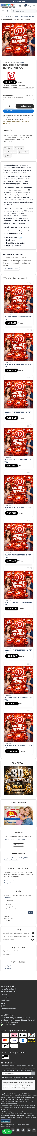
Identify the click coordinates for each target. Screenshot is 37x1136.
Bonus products (9, 881)
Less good (9, 907)
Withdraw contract (8, 1009)
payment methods (8, 992)
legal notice (5, 1000)
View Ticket (7, 954)
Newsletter (8, 968)
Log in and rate (12, 268)
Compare (20, 148)
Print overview (11, 152)
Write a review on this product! (15, 839)
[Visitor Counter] (6, 1121)
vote (30, 912)
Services (13, 1103)
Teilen (9, 156)
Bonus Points (13, 245)
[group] (18, 39)
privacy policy (18, 1082)
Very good (9, 900)
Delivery (10, 240)
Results (7, 897)
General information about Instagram (18, 933)
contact (4, 1003)
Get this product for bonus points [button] (18, 111)
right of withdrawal (8, 989)
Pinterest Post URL (10, 87)
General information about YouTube (18, 936)
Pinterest (21, 62)
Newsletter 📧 (14, 237)
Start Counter (8, 95)
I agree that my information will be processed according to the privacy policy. (19, 1078)
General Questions (18, 940)
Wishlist (9, 148)
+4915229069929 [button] (10, 1025)
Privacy (4, 995)
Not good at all (10, 909)
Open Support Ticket (10, 951)
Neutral (8, 905)
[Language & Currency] (20, 6)
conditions (5, 997)
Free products (9, 883)
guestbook (5, 1006)
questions (25, 152)
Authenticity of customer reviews (15, 257)
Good (7, 902)
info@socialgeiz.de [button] (11, 1022)
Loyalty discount (15, 243)
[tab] (14, 256)
